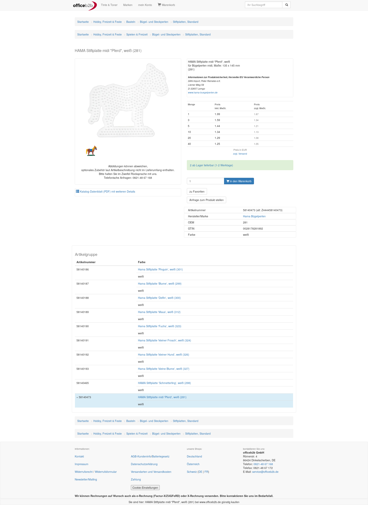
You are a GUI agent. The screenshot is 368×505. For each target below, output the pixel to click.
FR (206, 472)
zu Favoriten (197, 191)
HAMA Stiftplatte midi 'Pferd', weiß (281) (162, 397)
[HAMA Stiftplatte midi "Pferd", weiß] (128, 100)
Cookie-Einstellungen (145, 487)
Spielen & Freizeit (137, 34)
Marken (127, 5)
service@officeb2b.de (265, 472)
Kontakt (79, 456)
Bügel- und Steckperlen (154, 22)
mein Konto (145, 5)
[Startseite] (85, 5)
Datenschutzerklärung (144, 464)
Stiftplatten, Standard (185, 22)
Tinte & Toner (109, 5)
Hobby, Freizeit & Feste (107, 22)
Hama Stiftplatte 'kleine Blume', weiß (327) (163, 369)
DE (200, 472)
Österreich (193, 464)
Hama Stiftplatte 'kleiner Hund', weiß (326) (163, 354)
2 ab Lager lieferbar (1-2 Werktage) (211, 165)
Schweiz (192, 472)
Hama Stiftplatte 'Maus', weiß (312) (159, 312)
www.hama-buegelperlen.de (203, 92)
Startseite (83, 22)
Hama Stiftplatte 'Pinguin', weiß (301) (160, 269)
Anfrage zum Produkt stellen (206, 200)
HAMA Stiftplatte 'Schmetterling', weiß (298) (164, 383)
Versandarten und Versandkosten (151, 472)
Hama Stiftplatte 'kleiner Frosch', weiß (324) (164, 340)
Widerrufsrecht (84, 472)
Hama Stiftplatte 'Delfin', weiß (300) (159, 298)
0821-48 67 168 (263, 464)
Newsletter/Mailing (86, 479)
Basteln (130, 22)
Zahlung (136, 479)
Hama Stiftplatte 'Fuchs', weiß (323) (159, 326)
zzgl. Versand (240, 153)
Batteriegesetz (160, 456)
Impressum (81, 464)
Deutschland (194, 456)
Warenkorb (168, 5)
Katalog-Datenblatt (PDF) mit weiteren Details (107, 191)
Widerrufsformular (106, 472)
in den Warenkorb (240, 181)
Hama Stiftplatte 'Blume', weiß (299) (160, 283)
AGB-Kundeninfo (141, 456)
